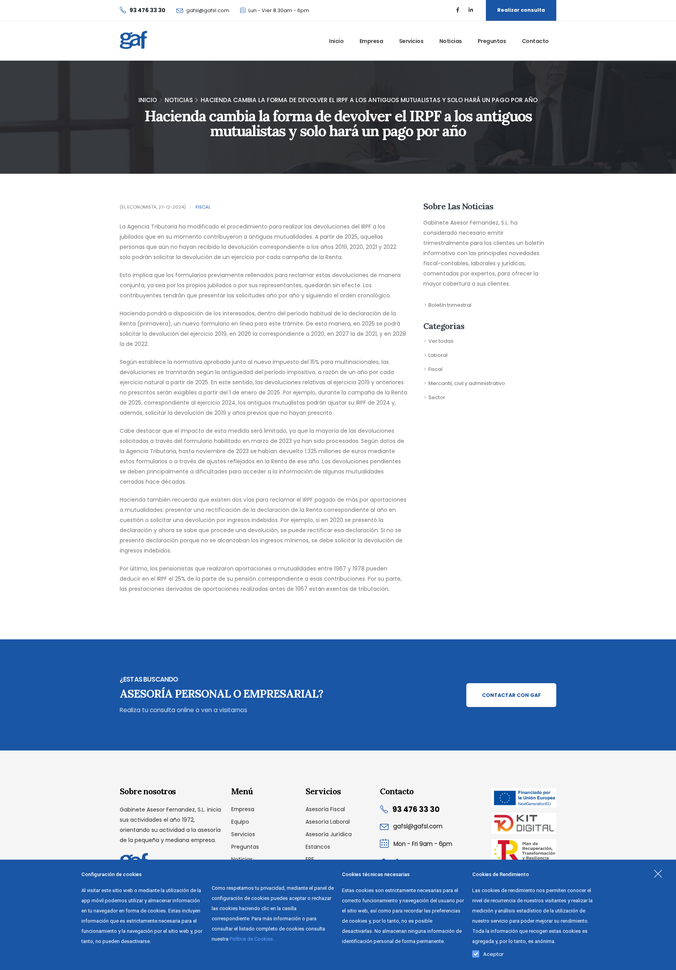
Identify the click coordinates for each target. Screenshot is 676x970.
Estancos (318, 847)
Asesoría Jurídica (329, 834)
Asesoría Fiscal (325, 809)
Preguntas (492, 41)
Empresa (371, 41)
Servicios (411, 41)
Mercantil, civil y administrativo (466, 383)
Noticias (450, 41)
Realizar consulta (521, 10)
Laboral (438, 355)
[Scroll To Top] (662, 961)
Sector (436, 397)
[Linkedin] (470, 10)
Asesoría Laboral (328, 822)
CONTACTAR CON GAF (511, 695)
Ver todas (440, 341)
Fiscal (203, 207)
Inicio (336, 41)
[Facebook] (457, 10)
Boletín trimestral (449, 305)
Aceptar (493, 952)
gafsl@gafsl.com (207, 10)
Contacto (535, 41)
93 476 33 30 (416, 809)
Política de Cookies (251, 939)
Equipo (240, 822)
